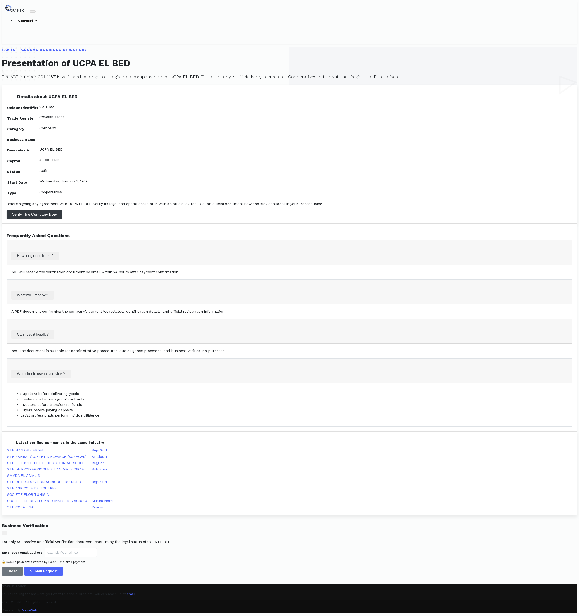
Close (12, 571)
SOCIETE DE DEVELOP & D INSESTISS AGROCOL (49, 501)
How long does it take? (35, 256)
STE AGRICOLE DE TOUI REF (32, 488)
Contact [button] (26, 21)
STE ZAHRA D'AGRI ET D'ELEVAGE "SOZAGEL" (46, 456)
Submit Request (43, 571)
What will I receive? (32, 295)
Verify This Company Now (34, 214)
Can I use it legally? (33, 334)
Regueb (98, 463)
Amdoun (99, 456)
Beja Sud (99, 450)
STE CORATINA (20, 507)
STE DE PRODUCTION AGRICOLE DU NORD (44, 482)
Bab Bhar (99, 469)
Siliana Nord (102, 501)
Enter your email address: (22, 552)
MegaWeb (29, 610)
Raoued (98, 507)
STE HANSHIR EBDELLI (27, 450)
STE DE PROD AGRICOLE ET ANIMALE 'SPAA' (46, 469)
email (131, 594)
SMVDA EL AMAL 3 (23, 475)
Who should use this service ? (41, 374)
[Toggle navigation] (33, 11)
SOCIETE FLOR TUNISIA (28, 494)
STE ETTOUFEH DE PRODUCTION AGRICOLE (45, 463)
